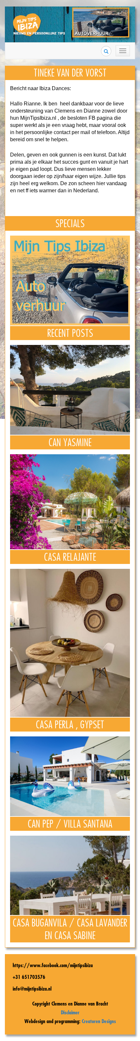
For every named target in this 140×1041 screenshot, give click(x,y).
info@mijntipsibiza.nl (32, 988)
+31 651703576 (29, 977)
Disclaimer (70, 1012)
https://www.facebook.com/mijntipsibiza (53, 965)
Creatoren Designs (99, 1021)
